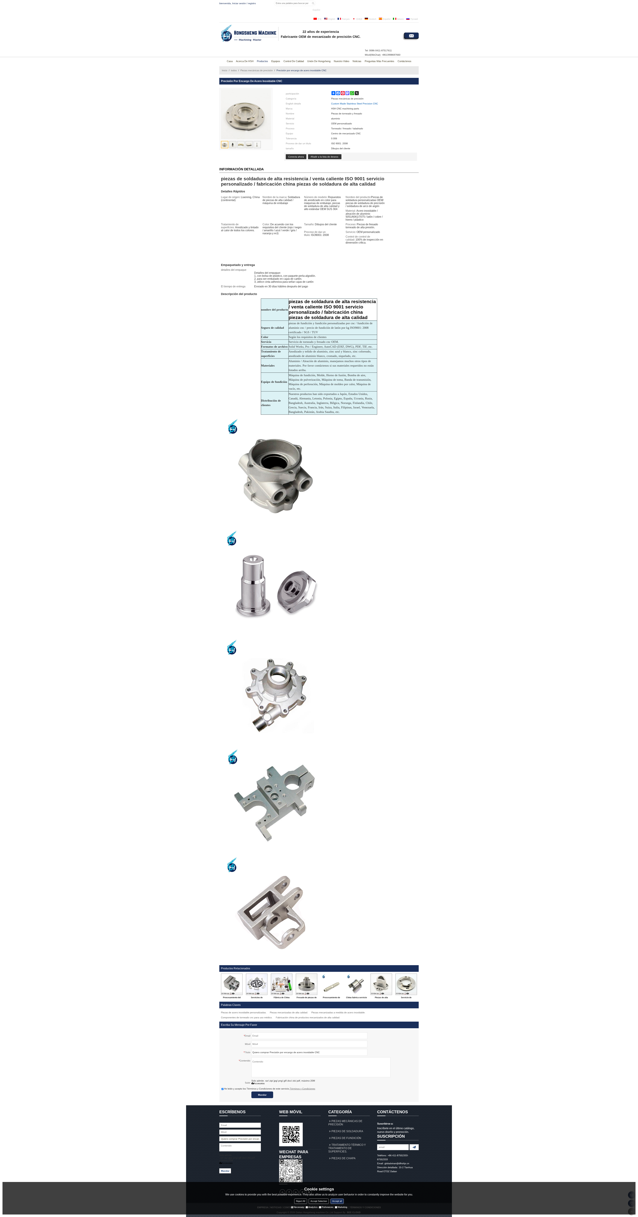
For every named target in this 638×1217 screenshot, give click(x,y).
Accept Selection (319, 1201)
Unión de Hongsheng (318, 61)
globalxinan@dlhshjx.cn (396, 1163)
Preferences (327, 1207)
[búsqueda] (313, 3)
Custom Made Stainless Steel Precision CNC (354, 103)
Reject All (300, 1201)
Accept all (337, 1201)
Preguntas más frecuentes (379, 61)
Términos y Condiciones (302, 1088)
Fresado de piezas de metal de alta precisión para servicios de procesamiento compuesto (306, 998)
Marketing (342, 1207)
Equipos (275, 61)
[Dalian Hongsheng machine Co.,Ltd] (248, 33)
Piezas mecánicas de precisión (256, 70)
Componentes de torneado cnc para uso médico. (246, 1017)
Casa (230, 61)
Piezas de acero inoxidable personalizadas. (243, 1012)
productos (262, 61)
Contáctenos (404, 61)
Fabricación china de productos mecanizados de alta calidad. (308, 1017)
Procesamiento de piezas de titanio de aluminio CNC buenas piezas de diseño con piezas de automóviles (331, 998)
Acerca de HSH (245, 61)
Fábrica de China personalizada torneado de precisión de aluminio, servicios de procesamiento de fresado (281, 998)
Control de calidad (293, 61)
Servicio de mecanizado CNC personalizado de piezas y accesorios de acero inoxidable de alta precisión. (406, 998)
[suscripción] (414, 1147)
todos (234, 70)
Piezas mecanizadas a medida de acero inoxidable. (338, 1012)
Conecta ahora (296, 156)
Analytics (312, 1207)
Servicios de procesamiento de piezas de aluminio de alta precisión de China (256, 998)
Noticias (357, 61)
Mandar (262, 1094)
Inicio (224, 70)
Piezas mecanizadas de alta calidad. (289, 1012)
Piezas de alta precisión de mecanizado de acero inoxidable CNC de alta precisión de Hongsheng (381, 998)
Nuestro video (341, 61)
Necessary (299, 1207)
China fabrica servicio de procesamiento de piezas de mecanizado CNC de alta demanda (356, 998)
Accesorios (259, 1083)
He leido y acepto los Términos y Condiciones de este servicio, (269, 1088)
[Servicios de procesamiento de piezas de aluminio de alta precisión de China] (256, 984)
